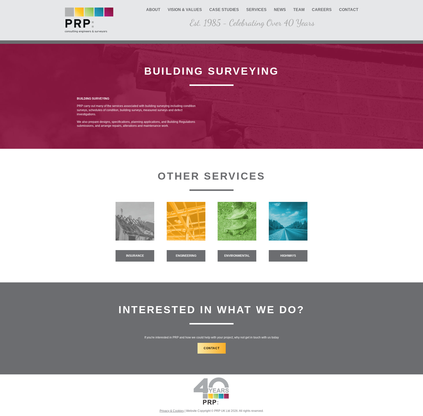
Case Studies (224, 10)
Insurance (135, 255)
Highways (288, 255)
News (280, 10)
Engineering (186, 255)
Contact (348, 10)
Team (299, 10)
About (153, 10)
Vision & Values (185, 10)
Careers (322, 10)
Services (256, 10)
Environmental (237, 255)
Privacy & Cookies (172, 411)
